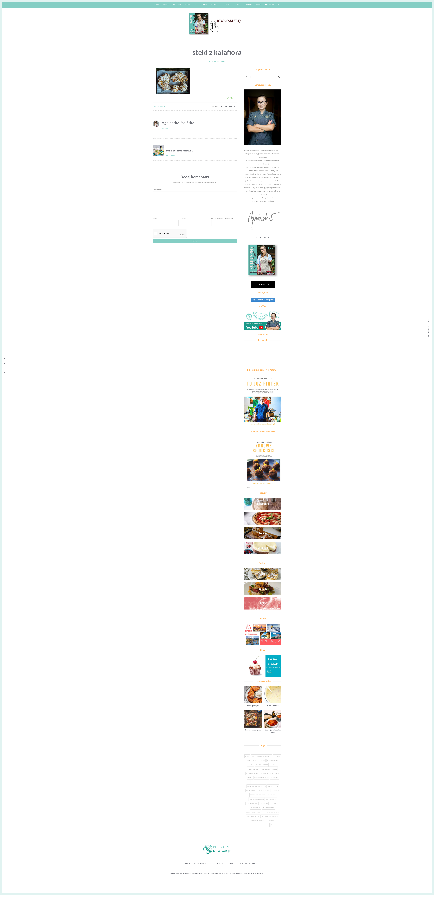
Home (156, 4)
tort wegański (256, 807)
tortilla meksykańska (256, 799)
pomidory (254, 782)
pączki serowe (250, 790)
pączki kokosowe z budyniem (256, 786)
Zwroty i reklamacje (224, 863)
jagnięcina (273, 764)
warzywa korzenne (253, 816)
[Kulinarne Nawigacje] (217, 23)
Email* (184, 218)
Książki (166, 4)
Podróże (215, 4)
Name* (155, 218)
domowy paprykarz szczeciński (261, 756)
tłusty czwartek (268, 807)
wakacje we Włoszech (272, 812)
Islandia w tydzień (262, 764)
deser (247, 756)
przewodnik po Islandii (267, 782)
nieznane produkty (267, 773)
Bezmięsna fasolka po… (273, 731)
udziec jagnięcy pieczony (254, 812)
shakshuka (271, 795)
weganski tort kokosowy (270, 816)
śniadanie (274, 825)
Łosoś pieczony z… (253, 730)
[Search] (279, 77)
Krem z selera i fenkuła (269, 769)
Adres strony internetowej (223, 218)
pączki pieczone (273, 786)
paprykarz (274, 777)
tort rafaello (274, 803)
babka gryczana (253, 752)
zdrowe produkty (253, 825)
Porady (188, 4)
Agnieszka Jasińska (178, 122)
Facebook (165, 129)
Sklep (258, 4)
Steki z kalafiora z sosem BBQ (179, 150)
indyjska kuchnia (272, 760)
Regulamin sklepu (202, 863)
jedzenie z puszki (254, 769)
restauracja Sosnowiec (257, 795)
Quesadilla (275, 790)
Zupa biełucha (273, 706)
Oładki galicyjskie (253, 706)
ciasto (276, 752)
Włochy (271, 820)
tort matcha (263, 803)
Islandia (250, 764)
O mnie (238, 4)
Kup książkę (262, 284)
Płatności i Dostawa (247, 863)
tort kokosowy (271, 799)
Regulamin (185, 863)
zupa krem (265, 825)
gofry (263, 760)
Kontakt (248, 4)
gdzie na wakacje (252, 760)
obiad (277, 773)
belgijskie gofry (266, 752)
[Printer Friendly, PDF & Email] (230, 98)
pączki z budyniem (264, 790)
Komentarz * (158, 189)
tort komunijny (251, 803)
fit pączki (277, 756)
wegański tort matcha (258, 820)
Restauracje (201, 4)
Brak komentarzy (217, 61)
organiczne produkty (261, 777)
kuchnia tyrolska (252, 773)
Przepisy (177, 4)
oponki (250, 777)
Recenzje (227, 4)
